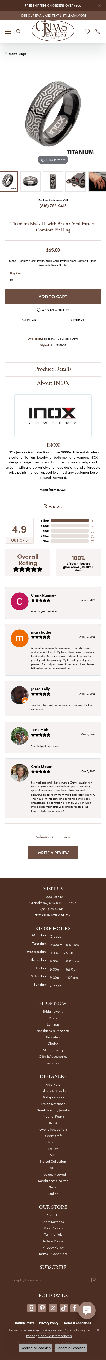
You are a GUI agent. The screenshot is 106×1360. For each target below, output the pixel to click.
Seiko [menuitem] (53, 1187)
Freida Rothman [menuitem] (53, 1103)
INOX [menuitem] (53, 1122)
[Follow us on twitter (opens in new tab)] (53, 1308)
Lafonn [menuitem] (53, 1142)
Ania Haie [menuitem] (53, 1084)
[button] (18, 31)
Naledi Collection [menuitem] (53, 1161)
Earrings (53, 1024)
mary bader (41, 632)
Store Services (53, 1221)
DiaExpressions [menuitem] (53, 1097)
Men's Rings (17, 54)
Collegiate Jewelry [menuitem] (53, 1090)
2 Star (45, 536)
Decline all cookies (36, 1348)
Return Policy (53, 1240)
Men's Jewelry (53, 1049)
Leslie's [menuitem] (53, 1148)
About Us (53, 1215)
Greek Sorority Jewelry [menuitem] (53, 1109)
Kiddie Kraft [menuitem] (53, 1135)
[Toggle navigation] (8, 31)
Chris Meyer (41, 766)
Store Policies (53, 1227)
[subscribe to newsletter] (94, 1280)
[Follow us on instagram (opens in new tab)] (31, 1308)
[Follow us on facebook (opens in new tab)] (74, 1308)
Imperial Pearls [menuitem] (53, 1116)
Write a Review (53, 852)
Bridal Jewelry (53, 1011)
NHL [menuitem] (53, 1167)
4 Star (45, 526)
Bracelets (53, 1037)
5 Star (45, 520)
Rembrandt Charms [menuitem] (53, 1180)
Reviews (53, 506)
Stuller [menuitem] (53, 1193)
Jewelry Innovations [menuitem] (53, 1129)
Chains (53, 1043)
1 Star (45, 541)
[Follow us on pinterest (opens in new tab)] (42, 1308)
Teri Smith (39, 729)
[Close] (99, 5)
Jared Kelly (40, 688)
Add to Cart (53, 296)
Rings (53, 1017)
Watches (53, 1062)
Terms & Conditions (53, 1253)
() (92, 520)
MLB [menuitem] (53, 1154)
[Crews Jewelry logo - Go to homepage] (53, 30)
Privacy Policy (53, 1247)
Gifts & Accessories (53, 1056)
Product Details (53, 369)
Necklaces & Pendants (53, 1030)
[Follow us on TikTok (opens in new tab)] (64, 1308)
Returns (77, 320)
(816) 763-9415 (53, 205)
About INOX (53, 383)
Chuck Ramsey (43, 595)
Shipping (29, 320)
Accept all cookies (70, 1348)
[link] (53, 15)
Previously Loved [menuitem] (53, 1174)
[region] (53, 118)
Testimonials (53, 1234)
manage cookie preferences (49, 1336)
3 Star (45, 531)
